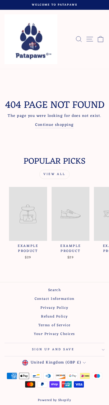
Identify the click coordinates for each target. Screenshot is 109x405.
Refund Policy (54, 316)
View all (54, 174)
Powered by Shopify (54, 400)
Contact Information (55, 299)
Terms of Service (54, 325)
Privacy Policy (54, 308)
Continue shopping (54, 125)
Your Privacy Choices (54, 334)
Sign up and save (53, 349)
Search (54, 290)
